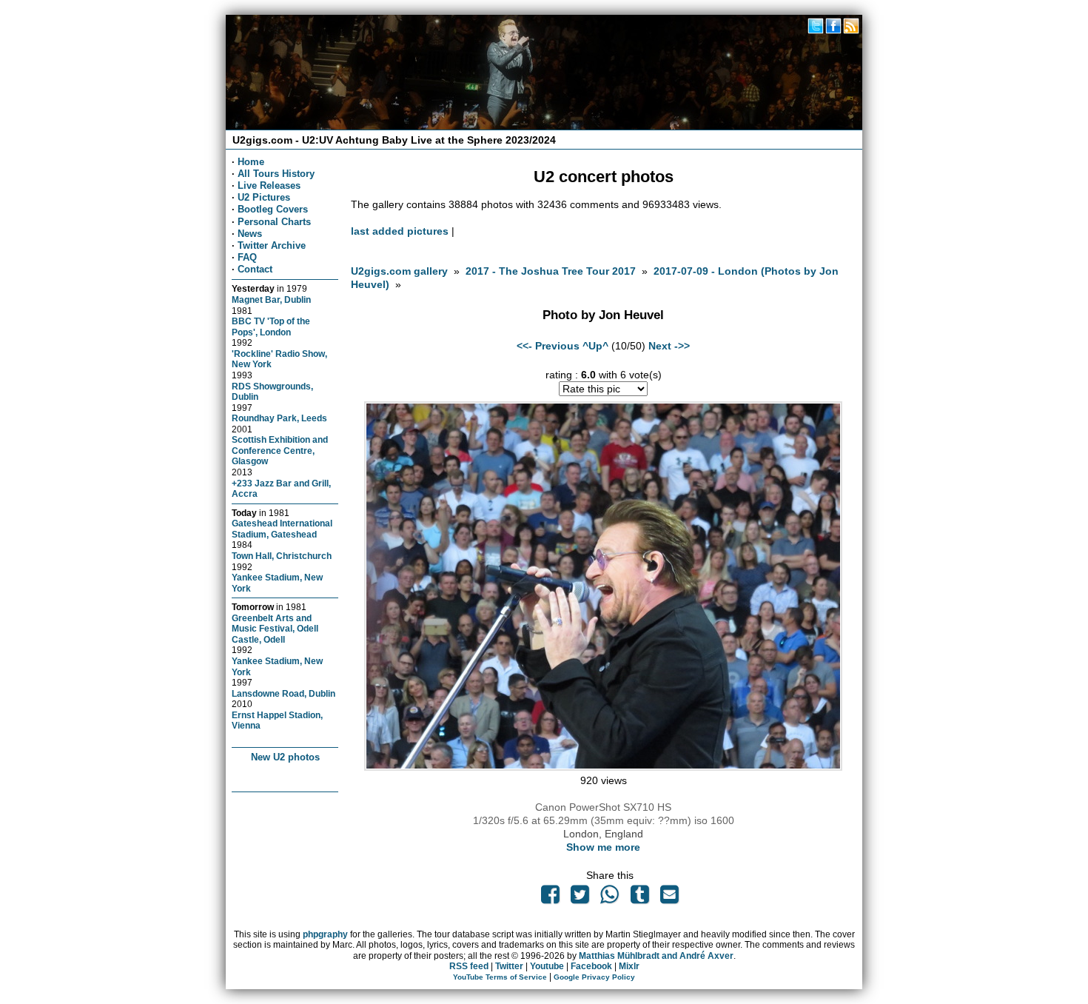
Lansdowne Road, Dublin (283, 693)
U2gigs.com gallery (399, 271)
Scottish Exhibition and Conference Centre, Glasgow (280, 450)
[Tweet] (580, 898)
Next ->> (669, 346)
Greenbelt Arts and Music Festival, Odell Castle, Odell (275, 628)
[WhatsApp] (610, 898)
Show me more (603, 847)
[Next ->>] (603, 767)
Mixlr (629, 966)
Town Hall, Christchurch (282, 555)
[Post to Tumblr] (639, 898)
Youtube (547, 966)
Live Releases (269, 185)
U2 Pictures (264, 197)
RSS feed (468, 966)
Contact (255, 269)
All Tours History (276, 173)
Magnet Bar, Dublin (271, 299)
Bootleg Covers (273, 209)
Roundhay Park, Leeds (279, 418)
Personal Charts (274, 221)
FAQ (247, 257)
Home (251, 161)
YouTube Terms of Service (500, 977)
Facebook (591, 966)
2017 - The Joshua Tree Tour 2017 (552, 271)
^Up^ (595, 346)
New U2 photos (285, 757)
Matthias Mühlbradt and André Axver (656, 955)
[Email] (669, 898)
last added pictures (400, 231)
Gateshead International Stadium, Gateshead (282, 528)
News (250, 233)
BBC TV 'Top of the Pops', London (271, 326)
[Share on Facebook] (550, 898)
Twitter (509, 966)
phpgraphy (325, 934)
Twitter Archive (272, 245)
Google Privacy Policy (594, 977)
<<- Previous (548, 346)
